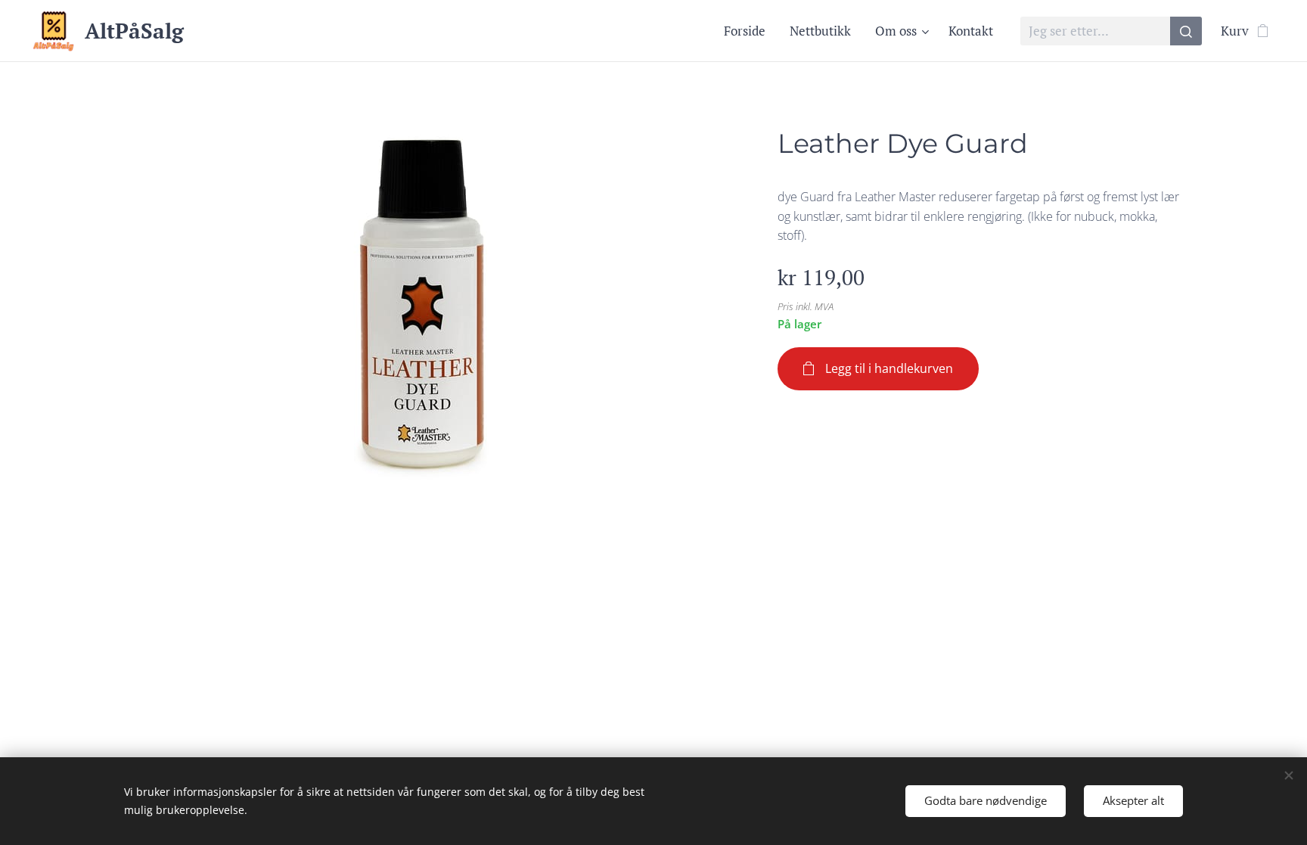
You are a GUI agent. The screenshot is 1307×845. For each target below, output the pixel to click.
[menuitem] (749, 31)
